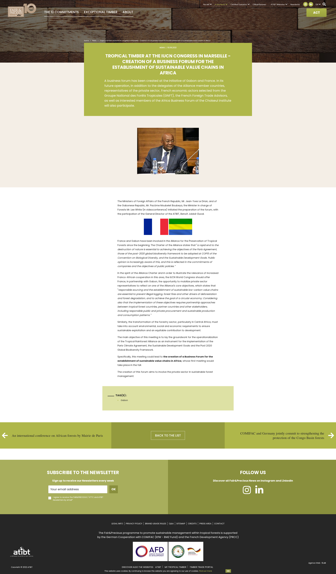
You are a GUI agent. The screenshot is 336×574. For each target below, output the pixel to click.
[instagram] (247, 492)
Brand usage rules (155, 523)
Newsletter (295, 4)
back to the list (168, 435)
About (128, 12)
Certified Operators (239, 4)
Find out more (205, 571)
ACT (316, 12)
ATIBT (158, 567)
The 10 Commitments (61, 12)
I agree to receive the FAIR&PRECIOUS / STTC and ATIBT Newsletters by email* (78, 498)
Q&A (171, 523)
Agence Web (314, 563)
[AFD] (150, 560)
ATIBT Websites (278, 4)
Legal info (117, 523)
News (94, 40)
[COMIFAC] (185, 560)
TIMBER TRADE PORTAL (201, 567)
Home (86, 40)
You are (206, 4)
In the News (220, 4)
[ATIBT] (22, 556)
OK (228, 571)
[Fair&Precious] (22, 10)
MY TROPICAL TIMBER (175, 567)
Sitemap (180, 523)
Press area (205, 523)
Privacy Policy (134, 523)
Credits (192, 523)
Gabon (124, 400)
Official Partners (259, 4)
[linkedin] (259, 492)
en (317, 4)
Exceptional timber (100, 12)
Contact (219, 523)
